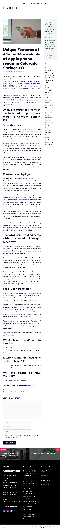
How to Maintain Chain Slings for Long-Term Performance (50, 72)
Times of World (8, 475)
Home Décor (33, 8)
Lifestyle (47, 3)
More (41, 8)
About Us (44, 471)
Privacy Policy (45, 480)
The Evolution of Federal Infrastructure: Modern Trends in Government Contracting (49, 88)
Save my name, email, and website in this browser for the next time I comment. (22, 436)
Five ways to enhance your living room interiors (12, 454)
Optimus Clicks (15, 527)
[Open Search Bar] (37, 12)
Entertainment (35, 3)
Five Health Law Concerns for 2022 (43, 454)
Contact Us (45, 475)
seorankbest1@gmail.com (11, 501)
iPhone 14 (7, 391)
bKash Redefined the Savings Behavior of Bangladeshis (50, 120)
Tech (6, 389)
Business (25, 3)
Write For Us (45, 485)
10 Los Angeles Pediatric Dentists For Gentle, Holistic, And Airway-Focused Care (50, 105)
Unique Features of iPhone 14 (18, 391)
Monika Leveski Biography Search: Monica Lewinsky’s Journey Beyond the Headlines (29, 514)
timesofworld (30, 385)
